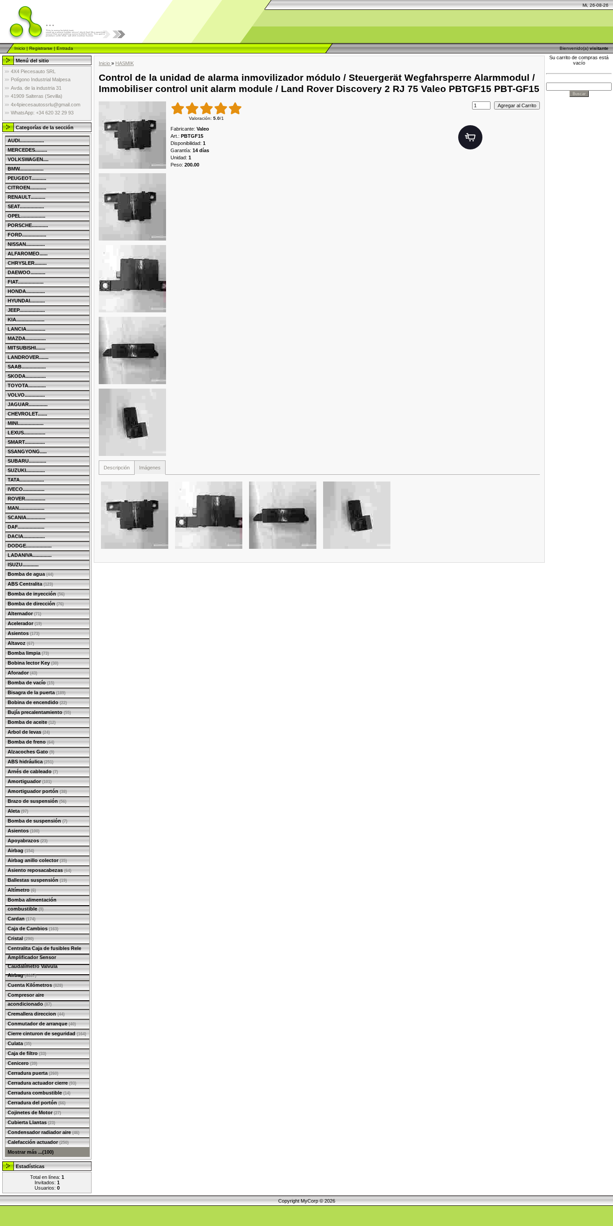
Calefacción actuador (38, 1142)
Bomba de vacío (31, 682)
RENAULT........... (26, 197)
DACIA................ (26, 536)
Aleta (18, 811)
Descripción (117, 467)
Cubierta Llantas (31, 1122)
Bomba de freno (31, 741)
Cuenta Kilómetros (35, 985)
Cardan (21, 918)
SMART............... (26, 442)
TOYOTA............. (27, 385)
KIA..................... (26, 319)
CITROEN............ (27, 187)
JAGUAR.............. (28, 404)
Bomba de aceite (32, 722)
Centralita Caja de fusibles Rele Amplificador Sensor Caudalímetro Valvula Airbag (44, 962)
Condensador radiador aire (43, 1132)
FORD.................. (27, 234)
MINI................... (26, 423)
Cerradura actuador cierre (42, 1083)
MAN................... (26, 508)
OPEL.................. (26, 216)
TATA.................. (26, 479)
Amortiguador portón (37, 791)
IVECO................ (26, 489)
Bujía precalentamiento (39, 712)
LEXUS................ (26, 432)
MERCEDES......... (27, 150)
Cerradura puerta (33, 1073)
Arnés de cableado (33, 771)
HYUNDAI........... (26, 300)
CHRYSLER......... (27, 263)
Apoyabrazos (28, 840)
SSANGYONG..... (27, 451)
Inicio (19, 48)
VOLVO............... (26, 395)
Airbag (21, 850)
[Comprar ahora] (470, 137)
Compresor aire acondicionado (30, 999)
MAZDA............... (27, 338)
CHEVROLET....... (27, 413)
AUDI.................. (26, 140)
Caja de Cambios (33, 928)
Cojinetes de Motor (34, 1112)
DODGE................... (30, 545)
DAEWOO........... (26, 272)
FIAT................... (26, 282)
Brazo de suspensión (37, 801)
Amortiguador (30, 781)
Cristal (21, 938)
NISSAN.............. (26, 244)
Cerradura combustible (39, 1092)
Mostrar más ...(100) (31, 1152)
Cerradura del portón (37, 1102)
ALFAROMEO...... (28, 253)
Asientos (23, 633)
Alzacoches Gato (31, 751)
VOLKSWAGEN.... (28, 159)
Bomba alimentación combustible (32, 904)
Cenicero (22, 1063)
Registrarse (41, 48)
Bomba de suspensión (37, 820)
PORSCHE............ (28, 225)
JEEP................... (26, 310)
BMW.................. (26, 168)
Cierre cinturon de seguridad (47, 1033)
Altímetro (22, 890)
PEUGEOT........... (27, 178)
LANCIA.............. (26, 329)
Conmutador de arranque (42, 1023)
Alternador (24, 613)
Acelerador (25, 623)
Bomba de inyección (36, 593)
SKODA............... (27, 376)
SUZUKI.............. (26, 470)
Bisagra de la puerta (37, 692)
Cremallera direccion (36, 1013)
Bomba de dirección (36, 603)
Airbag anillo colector (37, 860)
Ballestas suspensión (37, 880)
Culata (19, 1043)
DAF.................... (26, 527)
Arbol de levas (29, 732)
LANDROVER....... (28, 357)
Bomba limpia (28, 653)
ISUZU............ (23, 564)
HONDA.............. (26, 291)
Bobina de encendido (37, 702)
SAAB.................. (27, 366)
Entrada (65, 48)
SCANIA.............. (26, 517)
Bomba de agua (30, 574)
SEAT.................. (26, 206)
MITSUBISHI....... (26, 347)
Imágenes (150, 467)
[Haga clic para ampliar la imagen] (132, 135)
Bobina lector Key (33, 663)
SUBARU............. (27, 461)
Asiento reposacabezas (39, 870)
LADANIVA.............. (30, 555)
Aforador (22, 672)
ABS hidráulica (30, 761)
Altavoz (21, 643)
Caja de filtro (27, 1053)
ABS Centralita (30, 584)
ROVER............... (26, 498)
